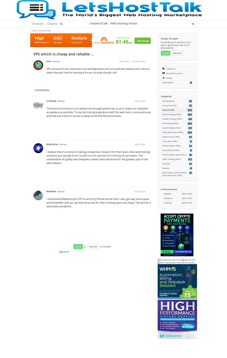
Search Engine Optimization (174, 154)
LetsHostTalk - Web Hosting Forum (113, 23)
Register (93, 246)
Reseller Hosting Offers (172, 119)
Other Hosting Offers (171, 159)
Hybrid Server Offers (171, 137)
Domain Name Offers (171, 145)
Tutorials (166, 163)
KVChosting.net (116, 155)
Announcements (169, 105)
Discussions (38, 23)
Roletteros (52, 144)
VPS (80, 199)
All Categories (168, 101)
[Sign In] (170, 23)
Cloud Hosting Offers (171, 128)
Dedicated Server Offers (172, 132)
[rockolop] (38, 105)
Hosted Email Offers (171, 150)
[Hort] (38, 65)
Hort (49, 61)
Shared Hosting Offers (172, 114)
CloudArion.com (87, 155)
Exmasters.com (70, 108)
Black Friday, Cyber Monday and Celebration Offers (174, 174)
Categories (52, 23)
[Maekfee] (38, 195)
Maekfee (51, 191)
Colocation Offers (170, 141)
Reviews (165, 168)
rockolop (51, 100)
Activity (169, 78)
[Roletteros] (38, 148)
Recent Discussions (174, 73)
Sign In (78, 246)
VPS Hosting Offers (170, 123)
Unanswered (167, 82)
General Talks (139, 61)
